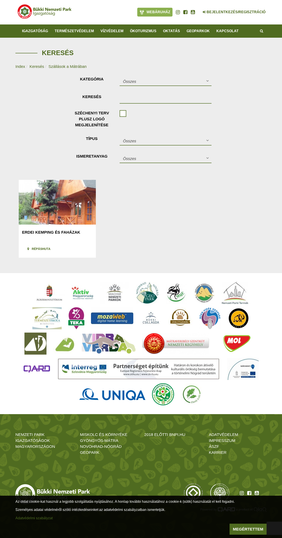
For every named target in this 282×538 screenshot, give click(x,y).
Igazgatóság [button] (35, 31)
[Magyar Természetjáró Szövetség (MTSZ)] (163, 394)
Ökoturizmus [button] (143, 31)
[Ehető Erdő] (192, 394)
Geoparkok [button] (198, 31)
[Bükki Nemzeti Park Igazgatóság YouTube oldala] (193, 12)
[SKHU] (139, 369)
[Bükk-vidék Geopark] (210, 318)
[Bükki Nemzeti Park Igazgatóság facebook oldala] (185, 12)
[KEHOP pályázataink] (243, 369)
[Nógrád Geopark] (147, 293)
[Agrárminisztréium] (49, 293)
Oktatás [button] (171, 31)
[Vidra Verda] (108, 344)
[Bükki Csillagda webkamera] (198, 10)
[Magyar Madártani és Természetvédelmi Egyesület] (176, 293)
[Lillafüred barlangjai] (64, 344)
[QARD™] (37, 368)
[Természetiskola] (47, 318)
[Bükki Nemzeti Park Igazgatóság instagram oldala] (178, 12)
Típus (92, 138)
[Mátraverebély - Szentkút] (175, 344)
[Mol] (237, 344)
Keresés (37, 66)
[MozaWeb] (112, 318)
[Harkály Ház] (35, 344)
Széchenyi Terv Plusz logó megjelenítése (92, 119)
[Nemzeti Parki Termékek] (235, 293)
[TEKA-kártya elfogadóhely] (76, 318)
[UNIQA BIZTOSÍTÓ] (112, 394)
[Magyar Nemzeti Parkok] (114, 293)
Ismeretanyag (92, 156)
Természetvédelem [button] (74, 31)
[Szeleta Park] (239, 318)
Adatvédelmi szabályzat (34, 518)
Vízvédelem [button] (111, 31)
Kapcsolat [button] (227, 31)
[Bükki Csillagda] (151, 318)
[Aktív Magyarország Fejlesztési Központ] (82, 293)
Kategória (92, 79)
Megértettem (248, 529)
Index (20, 66)
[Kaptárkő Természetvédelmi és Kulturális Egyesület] (204, 293)
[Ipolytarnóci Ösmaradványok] (180, 318)
